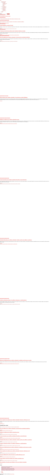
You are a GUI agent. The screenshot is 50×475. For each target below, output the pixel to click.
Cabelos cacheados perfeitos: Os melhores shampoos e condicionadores (13, 300)
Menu (0, 0)
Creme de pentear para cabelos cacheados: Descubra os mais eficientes (13, 179)
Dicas (3, 5)
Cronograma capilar (3, 8)
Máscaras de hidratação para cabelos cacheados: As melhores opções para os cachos (15, 360)
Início (2, 471)
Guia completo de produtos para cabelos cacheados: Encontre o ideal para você (15, 419)
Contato (2, 11)
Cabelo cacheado (3, 2)
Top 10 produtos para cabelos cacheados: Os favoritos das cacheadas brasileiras (12, 21)
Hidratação (4, 9)
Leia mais (1, 34)
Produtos (8, 358)
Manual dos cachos (3, 1)
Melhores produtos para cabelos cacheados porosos (9, 119)
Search (1, 13)
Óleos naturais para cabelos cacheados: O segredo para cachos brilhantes (13, 97)
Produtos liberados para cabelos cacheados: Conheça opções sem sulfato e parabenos (16, 239)
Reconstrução (4, 10)
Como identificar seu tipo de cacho (6, 25)
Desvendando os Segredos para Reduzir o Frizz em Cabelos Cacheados (13, 462)
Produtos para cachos (3, 6)
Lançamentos (4, 7)
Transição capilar (5, 3)
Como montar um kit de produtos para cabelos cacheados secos (12, 458)
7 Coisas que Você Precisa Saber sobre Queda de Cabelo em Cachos (12, 30)
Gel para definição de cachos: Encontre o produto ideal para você (12, 454)
